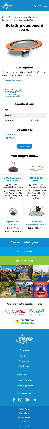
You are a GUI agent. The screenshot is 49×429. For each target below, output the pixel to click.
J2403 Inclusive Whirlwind (12, 179)
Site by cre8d (24, 426)
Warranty (25, 422)
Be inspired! (24, 260)
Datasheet (11, 135)
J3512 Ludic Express (36, 179)
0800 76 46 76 (24, 380)
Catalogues (24, 361)
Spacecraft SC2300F (13, 223)
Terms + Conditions (24, 417)
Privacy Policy (24, 413)
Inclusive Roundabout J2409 (36, 223)
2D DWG (10, 138)
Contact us (24, 251)
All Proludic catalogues (13, 81)
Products (13, 17)
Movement (23, 17)
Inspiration (24, 366)
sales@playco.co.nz (25, 385)
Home (4, 17)
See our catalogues (24, 242)
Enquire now (24, 146)
